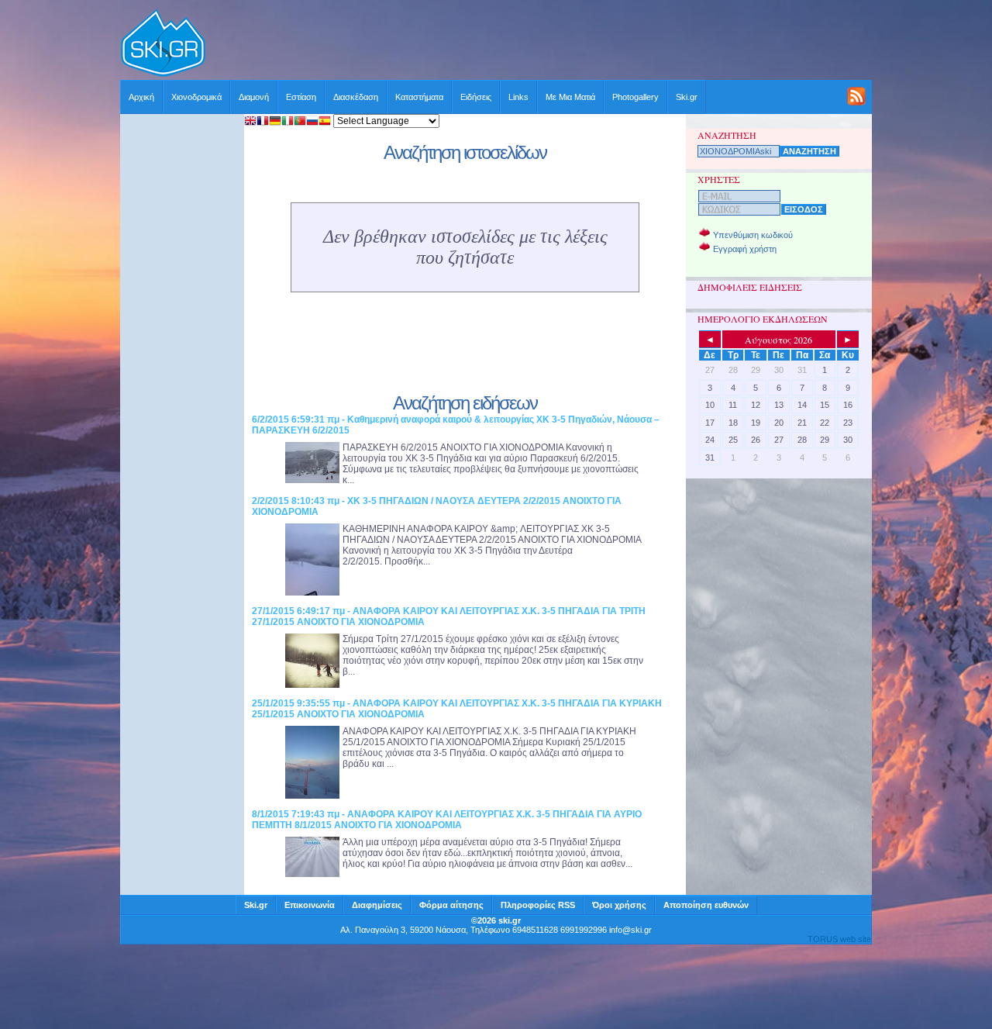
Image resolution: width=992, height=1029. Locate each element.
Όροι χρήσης (619, 905)
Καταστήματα (419, 97)
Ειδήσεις (475, 97)
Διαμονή (254, 97)
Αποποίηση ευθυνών (706, 905)
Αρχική (141, 97)
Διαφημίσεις (377, 905)
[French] (263, 122)
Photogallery (635, 97)
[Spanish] (325, 122)
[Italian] (287, 122)
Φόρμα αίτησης (451, 905)
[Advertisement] (539, 44)
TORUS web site (839, 939)
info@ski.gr (630, 929)
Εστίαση (301, 97)
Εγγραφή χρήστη (745, 249)
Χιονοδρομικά (196, 97)
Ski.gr (687, 97)
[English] (250, 122)
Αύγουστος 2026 (778, 339)
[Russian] (312, 122)
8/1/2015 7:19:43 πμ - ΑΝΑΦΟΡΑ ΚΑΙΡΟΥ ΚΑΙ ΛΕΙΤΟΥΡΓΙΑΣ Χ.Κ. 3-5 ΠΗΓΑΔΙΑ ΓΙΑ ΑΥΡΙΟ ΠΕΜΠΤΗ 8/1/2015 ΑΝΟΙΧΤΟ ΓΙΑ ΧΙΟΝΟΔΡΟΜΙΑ (447, 819)
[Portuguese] (300, 122)
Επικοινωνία (309, 905)
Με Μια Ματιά (570, 97)
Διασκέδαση (355, 97)
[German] (275, 122)
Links (518, 97)
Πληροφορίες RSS (538, 905)
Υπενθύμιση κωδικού (753, 235)
